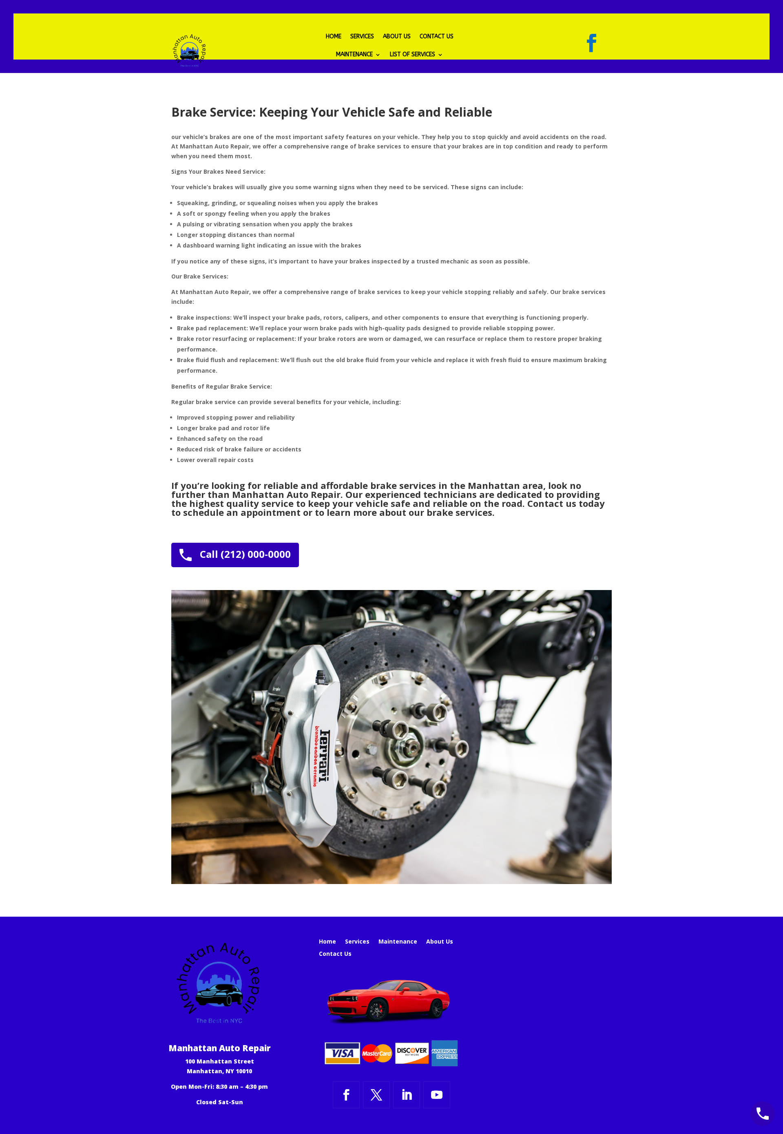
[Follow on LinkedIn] (406, 1094)
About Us (397, 37)
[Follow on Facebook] (591, 43)
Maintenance (354, 55)
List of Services (412, 55)
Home (333, 37)
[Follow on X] (376, 1094)
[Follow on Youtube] (436, 1094)
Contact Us (436, 37)
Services (362, 37)
